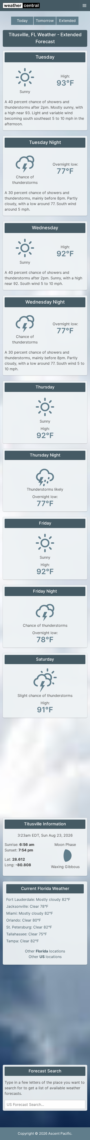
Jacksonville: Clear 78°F (27, 906)
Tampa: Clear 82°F (22, 941)
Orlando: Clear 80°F (23, 920)
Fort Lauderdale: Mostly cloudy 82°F (38, 899)
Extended (67, 20)
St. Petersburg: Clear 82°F (29, 927)
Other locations (45, 951)
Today (22, 20)
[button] (84, 5)
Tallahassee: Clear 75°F (26, 934)
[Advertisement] (45, 768)
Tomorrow (45, 20)
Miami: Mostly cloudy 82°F (29, 913)
